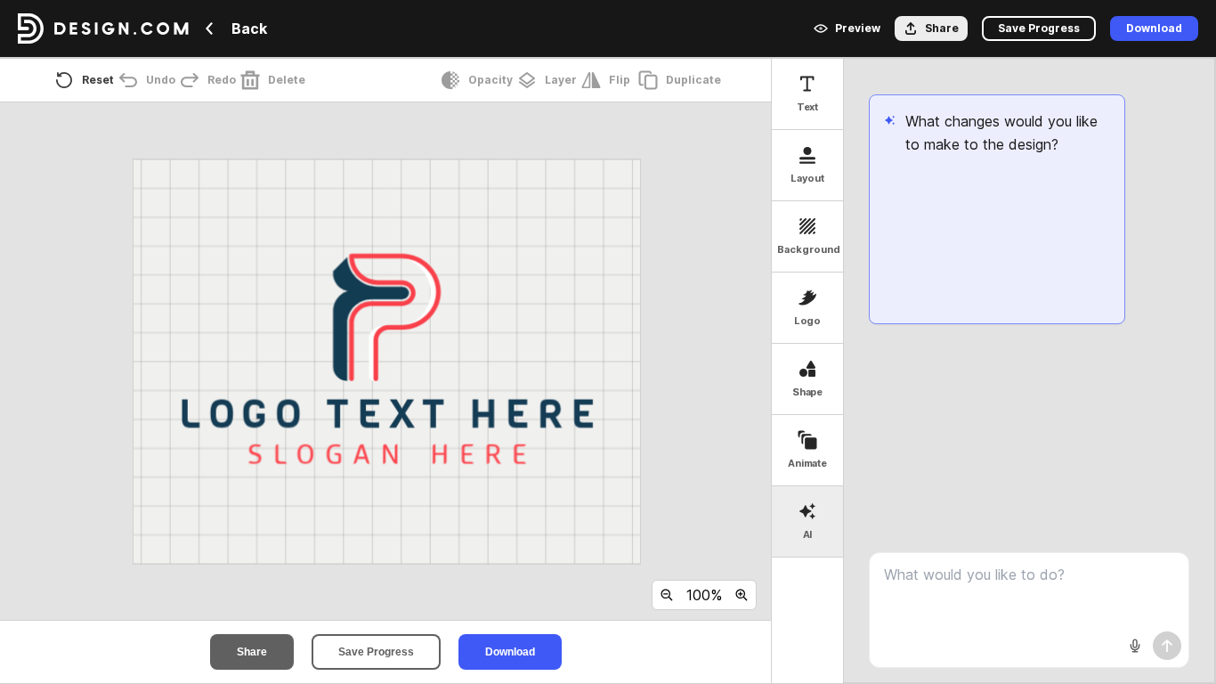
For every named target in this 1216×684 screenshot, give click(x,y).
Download (510, 652)
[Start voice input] (1135, 645)
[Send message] (1167, 646)
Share (252, 652)
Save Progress (376, 652)
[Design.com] (103, 28)
